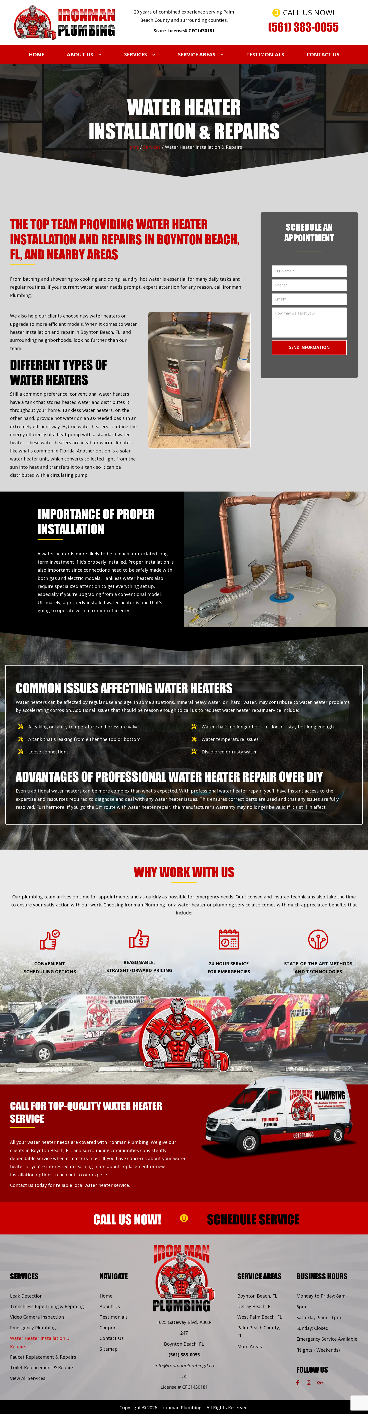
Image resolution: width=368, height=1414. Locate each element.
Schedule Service (253, 1219)
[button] (297, 1382)
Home (132, 147)
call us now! (127, 1219)
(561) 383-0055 (184, 1355)
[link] (36, 54)
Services (152, 147)
